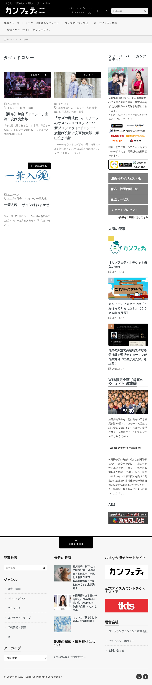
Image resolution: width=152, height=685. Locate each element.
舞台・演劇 (26, 107)
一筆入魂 (41, 198)
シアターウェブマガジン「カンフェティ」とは (80, 10)
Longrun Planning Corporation (43, 676)
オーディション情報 (105, 23)
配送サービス (120, 199)
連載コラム (41, 165)
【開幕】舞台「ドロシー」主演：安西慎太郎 (26, 116)
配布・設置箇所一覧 (124, 189)
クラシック (14, 608)
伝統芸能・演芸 (17, 627)
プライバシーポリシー (122, 641)
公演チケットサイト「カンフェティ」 (29, 30)
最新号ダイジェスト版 (126, 178)
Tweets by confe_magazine (124, 447)
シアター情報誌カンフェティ (42, 23)
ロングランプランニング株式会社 (128, 631)
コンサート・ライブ (19, 617)
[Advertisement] (77, 199)
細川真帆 (64, 111)
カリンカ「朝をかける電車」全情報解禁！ (85, 619)
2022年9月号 (65, 107)
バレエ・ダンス (17, 598)
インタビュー (90, 75)
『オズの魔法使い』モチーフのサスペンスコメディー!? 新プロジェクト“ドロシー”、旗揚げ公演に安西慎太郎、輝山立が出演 (76, 128)
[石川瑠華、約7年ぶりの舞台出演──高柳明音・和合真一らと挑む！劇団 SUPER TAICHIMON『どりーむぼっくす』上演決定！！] (62, 573)
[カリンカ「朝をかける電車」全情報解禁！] (62, 624)
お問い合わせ (116, 650)
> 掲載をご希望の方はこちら (132, 217)
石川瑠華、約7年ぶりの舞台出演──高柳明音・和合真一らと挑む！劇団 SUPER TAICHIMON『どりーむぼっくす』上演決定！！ (85, 577)
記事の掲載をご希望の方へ (69, 657)
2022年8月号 (14, 198)
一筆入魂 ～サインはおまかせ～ (26, 207)
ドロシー (12, 107)
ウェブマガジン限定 (76, 23)
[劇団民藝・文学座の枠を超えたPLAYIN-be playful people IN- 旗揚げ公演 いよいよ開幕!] (62, 602)
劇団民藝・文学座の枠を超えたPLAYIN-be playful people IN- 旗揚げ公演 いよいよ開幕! (85, 603)
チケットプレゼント (124, 210)
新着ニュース (11, 23)
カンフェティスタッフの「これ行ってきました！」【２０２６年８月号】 (127, 308)
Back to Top (76, 543)
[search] (145, 11)
